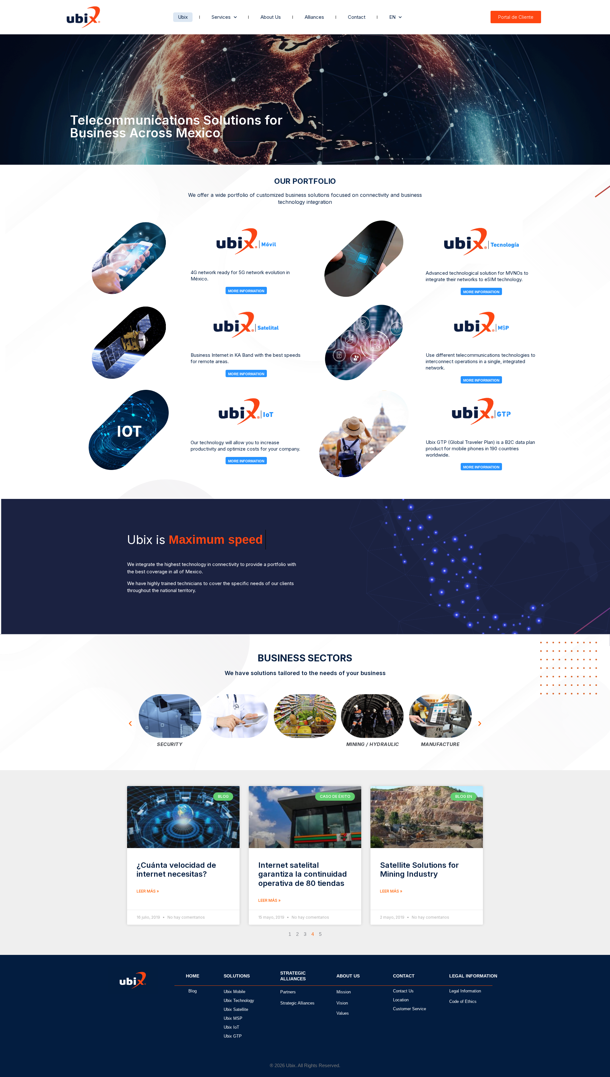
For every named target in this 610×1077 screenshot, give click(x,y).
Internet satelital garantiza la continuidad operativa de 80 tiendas (302, 874)
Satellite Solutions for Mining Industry (419, 869)
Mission (343, 992)
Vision (342, 1003)
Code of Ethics (463, 1001)
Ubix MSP (233, 1018)
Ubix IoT (231, 1027)
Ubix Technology (239, 1000)
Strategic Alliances (297, 1003)
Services (221, 17)
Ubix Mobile (234, 991)
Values (342, 1013)
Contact (356, 17)
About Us (271, 17)
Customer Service (409, 1008)
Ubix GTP (233, 1036)
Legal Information (465, 991)
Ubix (183, 17)
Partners (288, 992)
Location (401, 1000)
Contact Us (403, 991)
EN (392, 17)
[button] (130, 724)
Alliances (314, 17)
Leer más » (148, 891)
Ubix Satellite (236, 1009)
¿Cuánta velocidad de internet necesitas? (176, 869)
